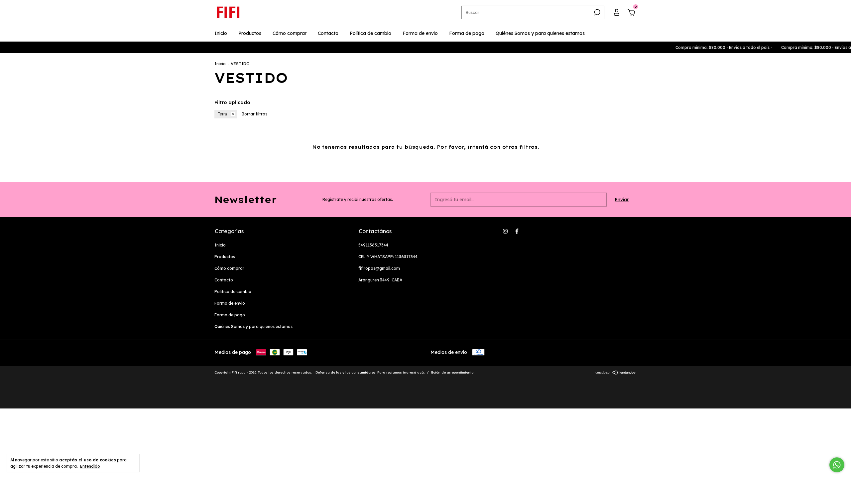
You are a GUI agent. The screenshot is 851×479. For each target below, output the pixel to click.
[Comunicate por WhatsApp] (836, 464)
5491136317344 (373, 244)
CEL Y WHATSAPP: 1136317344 (388, 256)
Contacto (328, 33)
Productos (249, 33)
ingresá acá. (414, 372)
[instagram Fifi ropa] (505, 231)
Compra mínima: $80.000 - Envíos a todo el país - (716, 47)
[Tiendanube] (616, 373)
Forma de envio (420, 33)
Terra (222, 114)
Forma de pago (466, 33)
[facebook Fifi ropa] (517, 231)
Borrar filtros (254, 113)
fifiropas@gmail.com (379, 268)
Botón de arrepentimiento (452, 372)
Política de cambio (370, 33)
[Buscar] (596, 12)
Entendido (90, 466)
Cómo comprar (289, 33)
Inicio (220, 33)
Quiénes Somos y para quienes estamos (540, 33)
